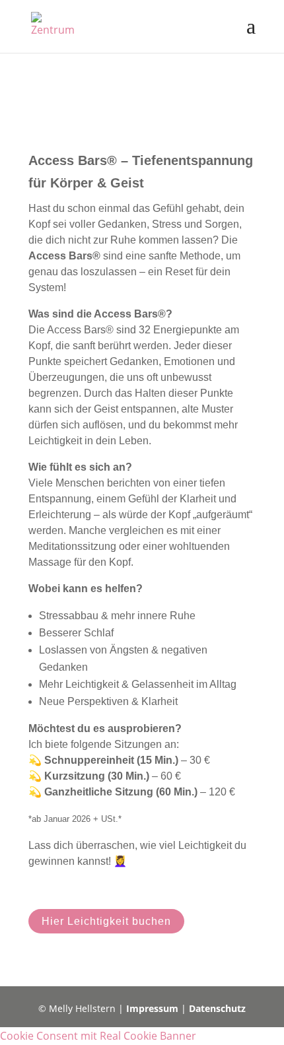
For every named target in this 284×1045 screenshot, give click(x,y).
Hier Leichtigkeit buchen (106, 921)
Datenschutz (217, 1008)
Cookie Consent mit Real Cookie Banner (98, 1035)
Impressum (152, 1008)
